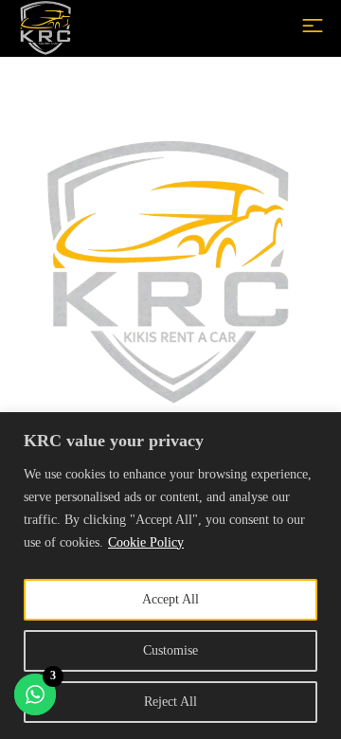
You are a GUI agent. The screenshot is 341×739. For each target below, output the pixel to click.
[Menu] (312, 25)
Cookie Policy (146, 542)
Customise (170, 650)
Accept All (170, 599)
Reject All (170, 701)
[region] (170, 575)
